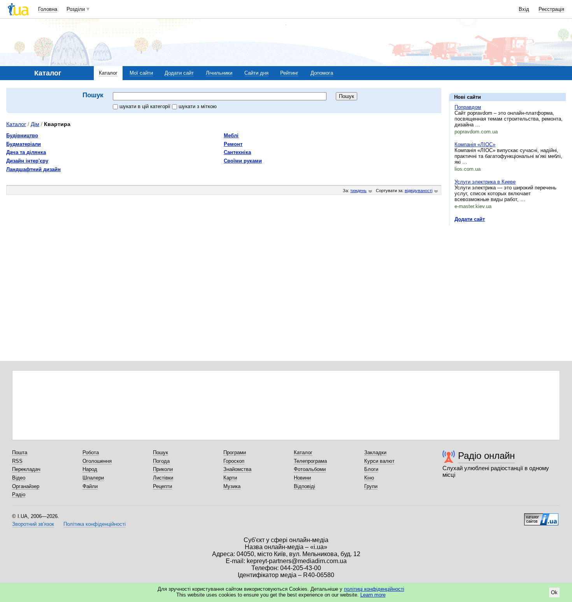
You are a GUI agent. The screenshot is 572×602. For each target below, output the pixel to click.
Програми (234, 452)
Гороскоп (233, 461)
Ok (554, 592)
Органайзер (25, 486)
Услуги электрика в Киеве (485, 182)
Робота (90, 452)
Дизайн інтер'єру (27, 161)
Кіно (369, 478)
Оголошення (97, 461)
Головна (47, 9)
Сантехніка (237, 152)
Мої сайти (141, 73)
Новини (302, 478)
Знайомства (237, 469)
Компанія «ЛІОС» (474, 144)
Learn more (373, 595)
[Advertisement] (507, 278)
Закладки (375, 452)
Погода (161, 461)
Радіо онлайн (486, 455)
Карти (230, 478)
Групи (370, 486)
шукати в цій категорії (145, 106)
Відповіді (304, 486)
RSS (17, 461)
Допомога (322, 73)
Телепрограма (310, 461)
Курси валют (379, 461)
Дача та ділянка (26, 152)
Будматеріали (23, 144)
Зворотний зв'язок (33, 524)
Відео (18, 478)
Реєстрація (551, 9)
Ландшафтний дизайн (33, 169)
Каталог (108, 73)
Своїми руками (243, 161)
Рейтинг (289, 73)
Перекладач (26, 469)
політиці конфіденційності (374, 589)
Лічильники (219, 73)
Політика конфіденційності (94, 524)
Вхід (524, 9)
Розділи (76, 9)
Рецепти (162, 486)
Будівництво (22, 135)
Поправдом (467, 107)
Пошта (19, 452)
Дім (35, 124)
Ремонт (233, 144)
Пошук (160, 452)
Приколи (163, 469)
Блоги (371, 469)
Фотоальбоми (310, 469)
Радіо (18, 494)
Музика (231, 486)
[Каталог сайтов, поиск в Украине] (541, 516)
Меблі (231, 135)
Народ (89, 469)
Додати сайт (179, 73)
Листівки (163, 478)
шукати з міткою (198, 106)
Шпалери (93, 478)
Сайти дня (256, 73)
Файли (90, 486)
